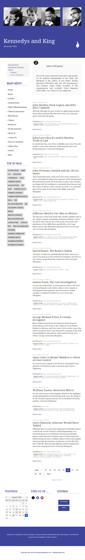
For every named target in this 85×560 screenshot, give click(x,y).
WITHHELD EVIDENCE (15, 245)
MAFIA (75, 157)
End (48, 474)
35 (63, 470)
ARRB (23, 170)
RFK (9, 226)
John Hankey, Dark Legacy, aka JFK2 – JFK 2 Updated (55, 106)
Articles (11, 99)
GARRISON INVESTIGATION (17, 196)
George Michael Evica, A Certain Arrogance (52, 318)
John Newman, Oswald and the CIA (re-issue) (56, 172)
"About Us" (54, 91)
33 (55, 470)
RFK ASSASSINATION (20, 226)
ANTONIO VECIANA (70, 305)
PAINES (47, 345)
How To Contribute (15, 142)
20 (17, 512)
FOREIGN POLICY (20, 189)
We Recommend (14, 129)
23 (26, 512)
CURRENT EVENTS (14, 181)
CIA (9, 174)
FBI (23, 185)
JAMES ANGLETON (49, 201)
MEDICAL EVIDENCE (15, 215)
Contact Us (12, 138)
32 (50, 470)
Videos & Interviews (16, 112)
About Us (11, 133)
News (10, 94)
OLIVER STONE (13, 222)
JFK (15, 200)
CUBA (22, 178)
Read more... (37, 129)
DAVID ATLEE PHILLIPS (50, 238)
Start (37, 470)
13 (17, 509)
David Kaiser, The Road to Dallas (52, 250)
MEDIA (10, 211)
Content (13, 72)
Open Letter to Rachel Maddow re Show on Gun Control (56, 359)
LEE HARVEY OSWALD (15, 207)
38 (77, 470)
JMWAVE (60, 305)
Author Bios (13, 146)
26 (13, 515)
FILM (10, 189)
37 (72, 470)
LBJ (26, 204)
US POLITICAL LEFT (59, 378)
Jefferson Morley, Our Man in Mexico (55, 213)
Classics (11, 120)
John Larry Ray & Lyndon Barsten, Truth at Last (53, 139)
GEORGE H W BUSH (52, 125)
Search (11, 151)
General (45, 406)
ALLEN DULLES (13, 170)
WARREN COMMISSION (16, 233)
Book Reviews (13, 103)
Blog (10, 155)
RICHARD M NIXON (66, 124)
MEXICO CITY (37, 201)
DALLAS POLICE (13, 185)
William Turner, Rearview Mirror (53, 390)
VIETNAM (11, 230)
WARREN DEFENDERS (15, 241)
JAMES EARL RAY (66, 157)
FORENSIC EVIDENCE (15, 193)
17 (7, 512)
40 (40, 474)
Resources (12, 125)
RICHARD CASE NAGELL (53, 457)
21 (20, 512)
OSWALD (24, 222)
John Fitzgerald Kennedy (51, 121)
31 (46, 470)
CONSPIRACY (12, 178)
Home (10, 90)
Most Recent (13, 116)
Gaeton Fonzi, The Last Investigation (54, 282)
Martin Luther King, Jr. (50, 154)
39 (36, 474)
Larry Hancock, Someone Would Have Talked (56, 424)
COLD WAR (17, 174)
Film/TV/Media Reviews (17, 107)
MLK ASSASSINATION (15, 219)
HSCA (10, 200)
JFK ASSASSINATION (15, 204)
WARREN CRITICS (14, 237)
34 (59, 470)
